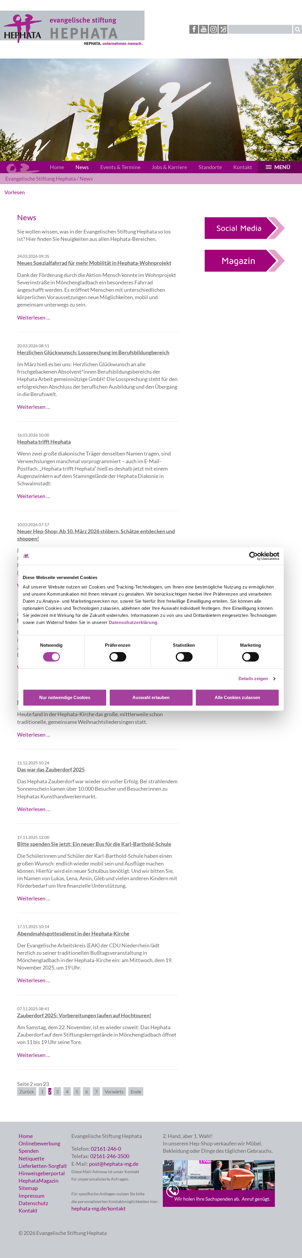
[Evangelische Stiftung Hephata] (72, 44)
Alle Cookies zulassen (237, 697)
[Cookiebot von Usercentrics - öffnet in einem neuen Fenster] (253, 556)
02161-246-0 (106, 1148)
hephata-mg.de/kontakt (98, 1208)
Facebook (193, 29)
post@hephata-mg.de (113, 1163)
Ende (136, 1091)
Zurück (26, 1091)
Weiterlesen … (33, 317)
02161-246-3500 (109, 1156)
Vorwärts (114, 1091)
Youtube (203, 29)
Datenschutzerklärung (133, 622)
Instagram (213, 29)
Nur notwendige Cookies (64, 697)
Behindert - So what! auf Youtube (223, 29)
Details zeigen (253, 678)
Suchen (297, 29)
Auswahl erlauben (151, 697)
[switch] (117, 657)
